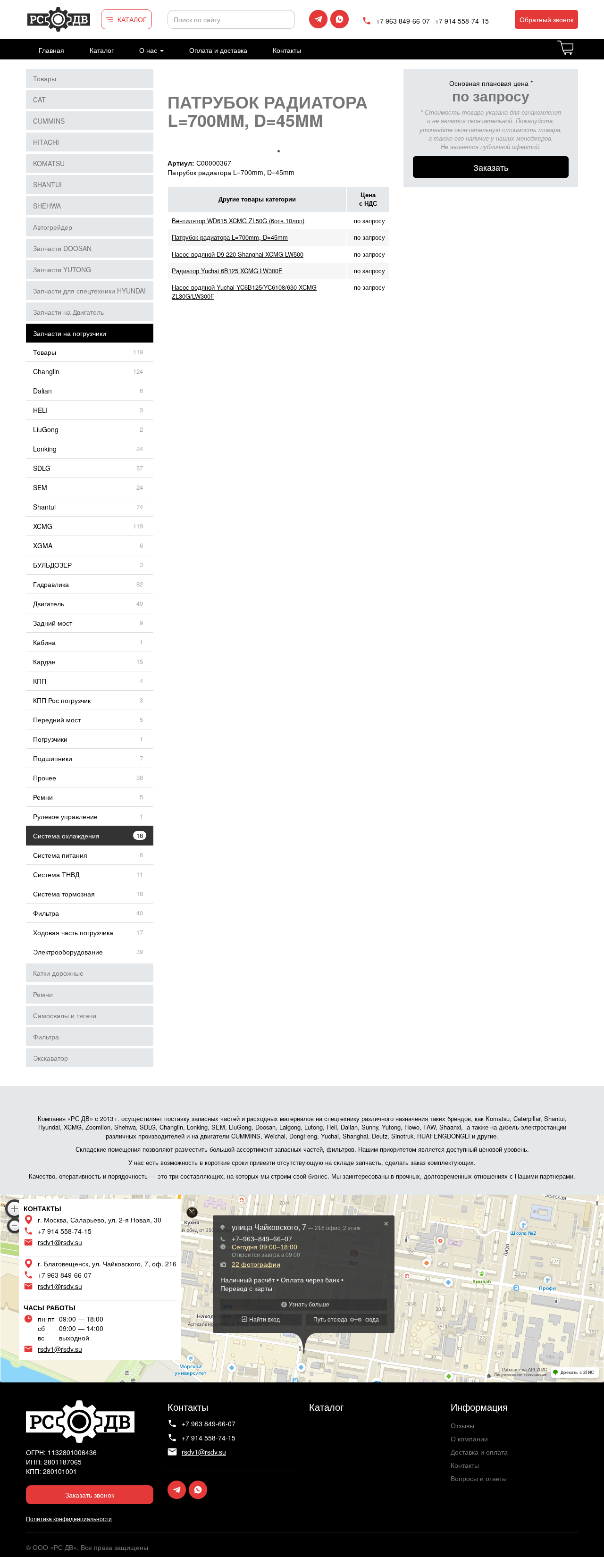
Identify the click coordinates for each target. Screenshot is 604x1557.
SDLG (41, 468)
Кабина (44, 642)
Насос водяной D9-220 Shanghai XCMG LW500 (237, 254)
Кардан (44, 661)
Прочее (44, 777)
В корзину (577, 53)
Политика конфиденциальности (69, 1519)
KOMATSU (49, 163)
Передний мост (57, 719)
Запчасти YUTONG (62, 269)
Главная (51, 50)
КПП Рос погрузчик (62, 700)
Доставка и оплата (479, 1452)
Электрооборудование (68, 951)
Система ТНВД (56, 874)
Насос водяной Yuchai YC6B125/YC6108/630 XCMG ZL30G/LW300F (244, 291)
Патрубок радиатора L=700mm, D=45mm (230, 237)
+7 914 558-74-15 (462, 20)
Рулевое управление (65, 816)
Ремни (43, 797)
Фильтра (46, 913)
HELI (40, 410)
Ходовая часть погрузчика (73, 932)
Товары (44, 78)
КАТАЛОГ (132, 19)
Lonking (45, 448)
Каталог (102, 50)
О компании (469, 1438)
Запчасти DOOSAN (62, 248)
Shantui (44, 506)
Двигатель (48, 603)
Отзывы (462, 1425)
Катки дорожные (58, 973)
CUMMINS (49, 121)
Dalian (42, 390)
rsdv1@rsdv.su (60, 1242)
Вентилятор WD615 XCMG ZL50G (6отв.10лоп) (238, 220)
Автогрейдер (52, 227)
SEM (40, 487)
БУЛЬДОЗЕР (52, 564)
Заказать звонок (89, 1494)
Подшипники (52, 758)
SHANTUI (47, 184)
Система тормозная (64, 893)
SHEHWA (47, 205)
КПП (39, 681)
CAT (39, 99)
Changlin (46, 371)
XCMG (42, 526)
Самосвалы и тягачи (64, 1015)
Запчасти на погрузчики (69, 333)
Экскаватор (50, 1058)
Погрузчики (50, 739)
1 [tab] (278, 151)
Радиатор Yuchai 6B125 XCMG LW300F (227, 270)
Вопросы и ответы (479, 1478)
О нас (149, 50)
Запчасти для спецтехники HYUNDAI (89, 290)
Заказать (490, 167)
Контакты (287, 50)
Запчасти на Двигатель (68, 312)
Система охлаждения (66, 835)
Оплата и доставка (218, 50)
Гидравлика (51, 584)
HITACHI (46, 142)
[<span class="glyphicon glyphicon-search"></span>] (286, 19)
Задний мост (52, 623)
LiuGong (46, 429)
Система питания (60, 855)
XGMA (42, 545)
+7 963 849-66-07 (403, 20)
